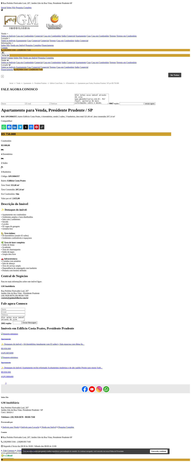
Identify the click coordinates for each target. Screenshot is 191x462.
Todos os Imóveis (8, 36)
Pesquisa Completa (23, 8)
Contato (4, 48)
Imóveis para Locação (30, 427)
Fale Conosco (8, 451)
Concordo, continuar (158, 451)
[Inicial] (33, 31)
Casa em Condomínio (25, 36)
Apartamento (80, 36)
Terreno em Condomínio (126, 36)
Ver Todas (174, 75)
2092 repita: (6, 323)
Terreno (113, 36)
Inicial (3, 8)
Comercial (38, 36)
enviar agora (149, 104)
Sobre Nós (11, 8)
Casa (89, 36)
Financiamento (48, 45)
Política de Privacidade (117, 451)
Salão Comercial (68, 36)
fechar (4, 55)
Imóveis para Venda (10, 427)
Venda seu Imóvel (17, 45)
